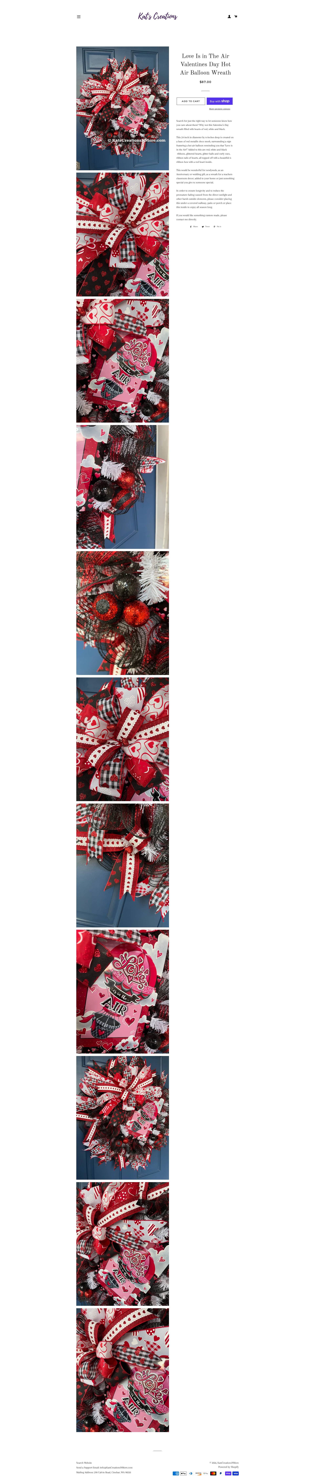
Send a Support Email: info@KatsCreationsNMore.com (104, 1467)
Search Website (84, 1462)
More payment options (219, 109)
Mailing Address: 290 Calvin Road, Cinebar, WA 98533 (103, 1472)
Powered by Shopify (228, 1466)
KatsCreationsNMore (228, 1462)
